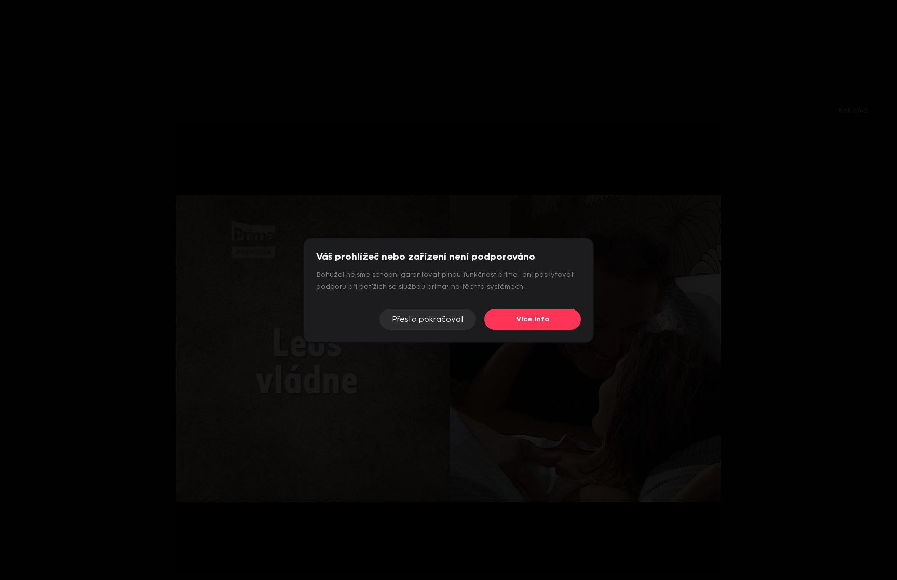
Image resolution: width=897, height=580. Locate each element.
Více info (533, 319)
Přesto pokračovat (428, 319)
